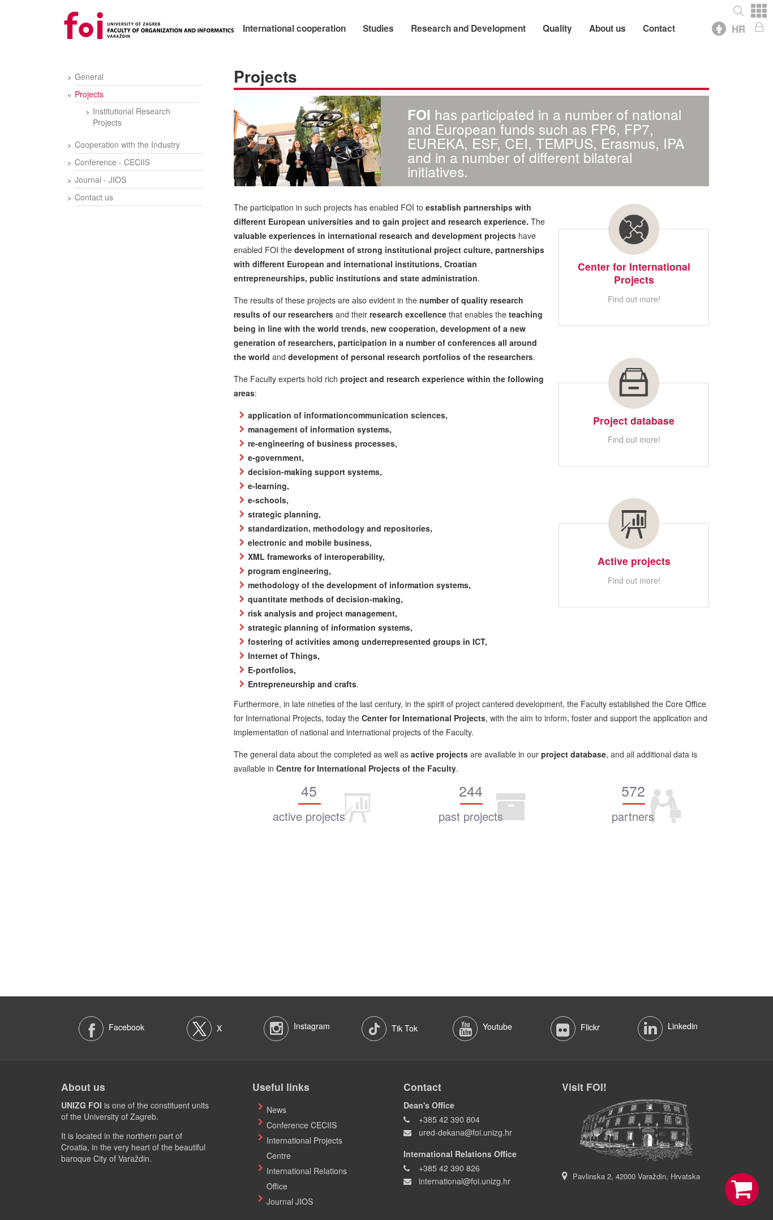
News (276, 1109)
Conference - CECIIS (112, 162)
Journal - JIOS (100, 179)
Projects (89, 94)
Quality (557, 28)
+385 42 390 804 (449, 1119)
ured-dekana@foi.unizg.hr (465, 1132)
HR (738, 29)
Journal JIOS (290, 1201)
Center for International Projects (634, 272)
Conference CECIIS (302, 1125)
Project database (634, 420)
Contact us (94, 197)
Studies (378, 28)
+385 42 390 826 (449, 1168)
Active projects (634, 561)
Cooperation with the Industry (127, 144)
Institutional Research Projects (131, 116)
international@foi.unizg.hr (464, 1181)
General (89, 76)
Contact (659, 28)
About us (607, 28)
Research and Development (468, 28)
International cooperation (294, 28)
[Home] (149, 23)
